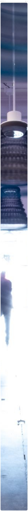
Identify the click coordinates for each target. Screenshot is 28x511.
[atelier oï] (3, 1)
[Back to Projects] (25, 1)
